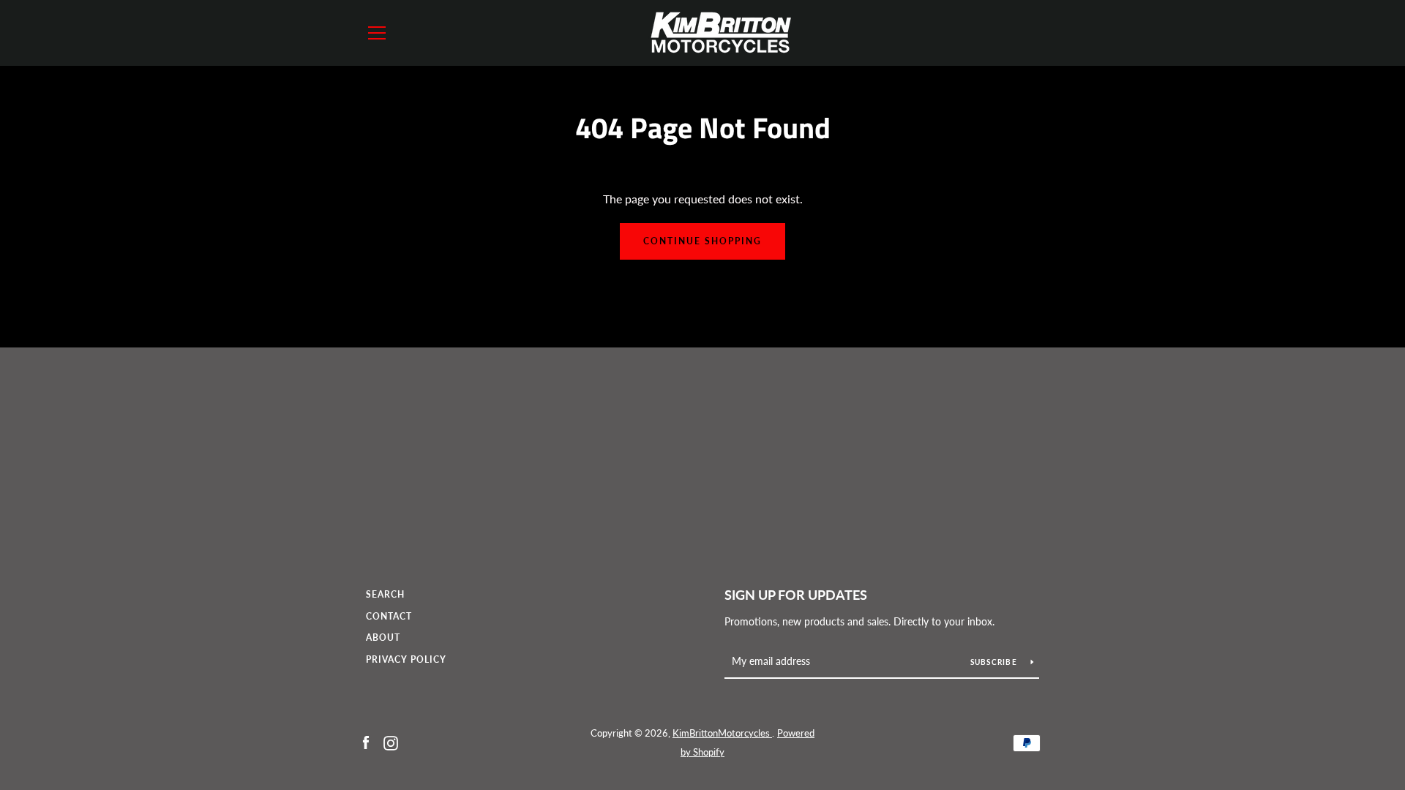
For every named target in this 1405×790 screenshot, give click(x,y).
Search (385, 594)
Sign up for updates (795, 595)
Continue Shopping (702, 241)
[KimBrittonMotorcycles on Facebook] (366, 741)
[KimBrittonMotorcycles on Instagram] (390, 741)
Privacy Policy (406, 659)
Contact (389, 616)
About (383, 637)
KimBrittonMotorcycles (722, 733)
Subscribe (995, 662)
